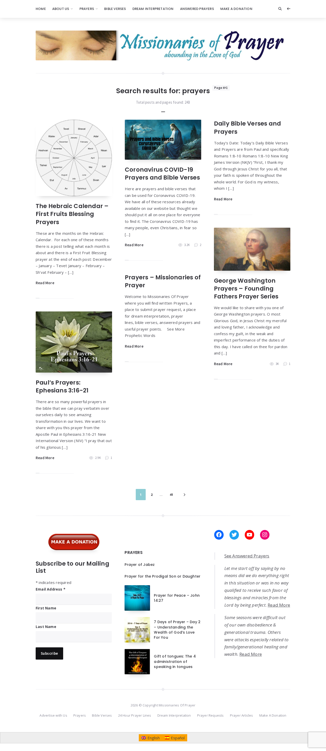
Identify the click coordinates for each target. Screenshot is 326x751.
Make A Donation (236, 8)
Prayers (86, 8)
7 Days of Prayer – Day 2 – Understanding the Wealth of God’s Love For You (177, 629)
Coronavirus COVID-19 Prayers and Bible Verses (162, 174)
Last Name (46, 626)
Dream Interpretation (153, 8)
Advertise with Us (53, 715)
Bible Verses (115, 8)
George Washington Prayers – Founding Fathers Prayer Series (246, 289)
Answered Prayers (197, 8)
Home (41, 8)
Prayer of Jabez (140, 564)
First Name (46, 608)
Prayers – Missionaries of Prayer (163, 281)
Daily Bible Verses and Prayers (247, 127)
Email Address (50, 589)
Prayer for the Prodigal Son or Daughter (162, 576)
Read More (45, 282)
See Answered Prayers (246, 556)
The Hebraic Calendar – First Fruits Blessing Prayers (72, 214)
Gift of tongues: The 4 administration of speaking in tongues (175, 661)
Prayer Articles (241, 715)
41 (171, 494)
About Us (60, 8)
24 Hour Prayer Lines (134, 715)
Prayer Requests (210, 715)
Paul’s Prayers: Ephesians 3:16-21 (62, 386)
